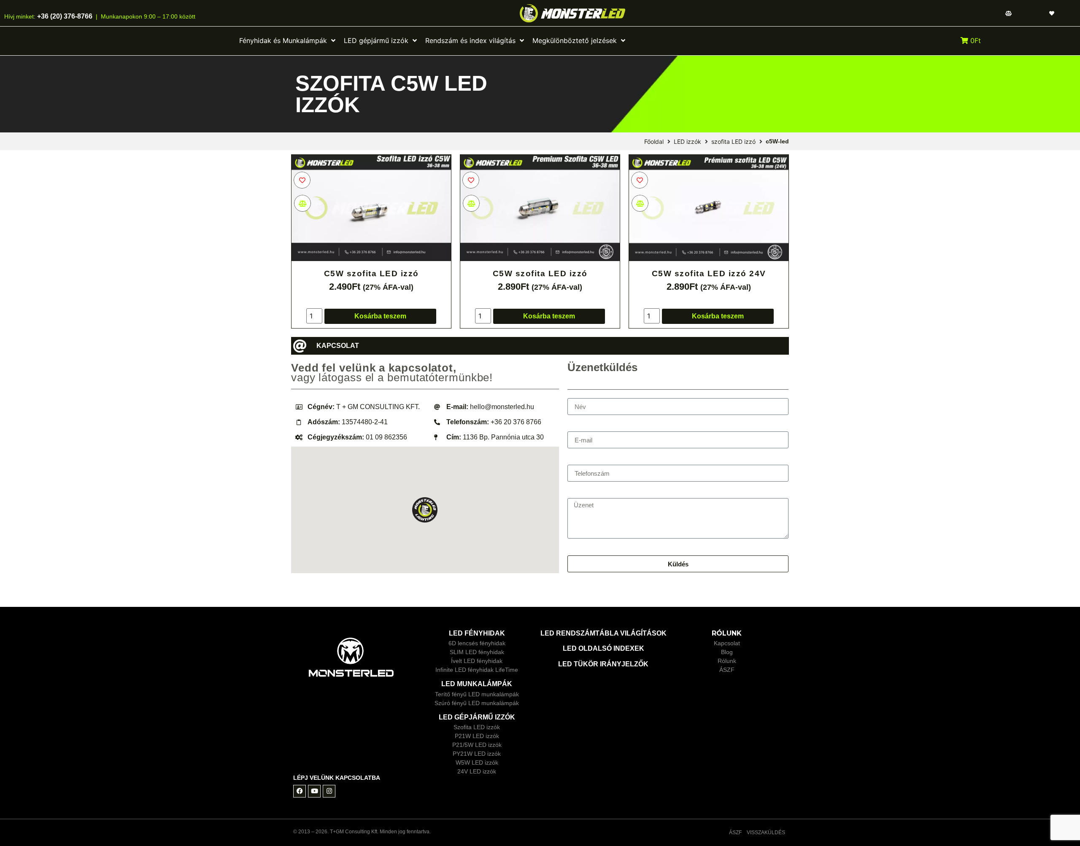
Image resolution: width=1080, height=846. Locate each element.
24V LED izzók (476, 771)
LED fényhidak (477, 633)
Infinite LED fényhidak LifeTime (476, 669)
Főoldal (654, 141)
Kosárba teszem (380, 316)
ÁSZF (726, 669)
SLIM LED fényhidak (477, 652)
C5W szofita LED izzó (371, 273)
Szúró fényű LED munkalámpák (477, 703)
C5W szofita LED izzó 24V (709, 273)
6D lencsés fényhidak (476, 643)
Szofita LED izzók (477, 727)
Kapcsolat (727, 643)
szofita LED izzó (733, 141)
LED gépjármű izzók (477, 717)
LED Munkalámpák (476, 683)
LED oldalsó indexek (603, 648)
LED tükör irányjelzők (603, 664)
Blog (727, 652)
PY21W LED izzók (477, 753)
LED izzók (687, 141)
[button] (424, 510)
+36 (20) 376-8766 (63, 16)
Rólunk (727, 660)
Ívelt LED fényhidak (476, 660)
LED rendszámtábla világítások (603, 633)
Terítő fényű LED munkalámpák (477, 694)
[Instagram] (329, 791)
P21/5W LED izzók (477, 744)
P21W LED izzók (477, 736)
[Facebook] (299, 791)
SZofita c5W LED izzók (391, 94)
